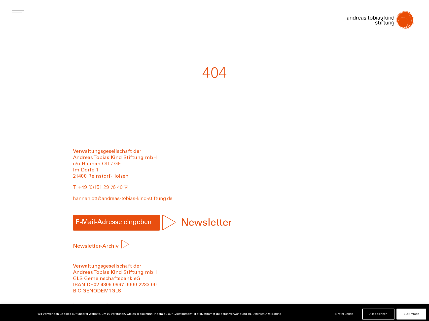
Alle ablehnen (378, 314)
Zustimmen (411, 314)
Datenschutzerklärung (266, 314)
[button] (18, 11)
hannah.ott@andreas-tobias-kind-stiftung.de (123, 199)
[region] (214, 312)
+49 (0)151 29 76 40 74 (103, 187)
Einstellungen (344, 314)
